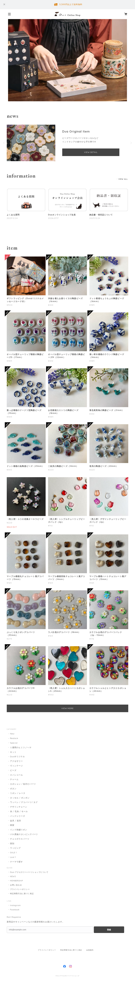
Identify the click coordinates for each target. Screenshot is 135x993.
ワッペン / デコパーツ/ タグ (24, 802)
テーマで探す (16, 861)
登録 (109, 930)
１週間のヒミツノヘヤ (20, 747)
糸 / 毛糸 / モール (19, 811)
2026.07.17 (53, 218)
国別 (12, 843)
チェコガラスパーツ (19, 839)
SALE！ (13, 852)
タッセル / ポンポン (20, 798)
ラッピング (15, 848)
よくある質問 (13, 215)
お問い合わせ (16, 885)
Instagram (15, 905)
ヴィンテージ (16, 765)
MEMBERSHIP (16, 881)
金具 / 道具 (15, 820)
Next (130, 142)
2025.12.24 (12, 218)
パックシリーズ (17, 816)
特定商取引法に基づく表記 (22, 893)
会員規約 (90, 950)
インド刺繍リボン (18, 829)
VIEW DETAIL (91, 152)
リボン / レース (17, 793)
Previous (4, 142)
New (12, 733)
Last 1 (13, 857)
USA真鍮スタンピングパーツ (24, 834)
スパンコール (16, 775)
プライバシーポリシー (20, 889)
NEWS (13, 876)
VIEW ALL (123, 179)
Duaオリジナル (17, 756)
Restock (14, 738)
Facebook (14, 909)
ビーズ (13, 770)
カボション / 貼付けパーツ (23, 784)
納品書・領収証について (101, 215)
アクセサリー (16, 761)
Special (14, 743)
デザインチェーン (18, 807)
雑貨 (12, 825)
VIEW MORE (67, 708)
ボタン (13, 788)
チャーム (14, 779)
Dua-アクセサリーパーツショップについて (29, 872)
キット (13, 752)
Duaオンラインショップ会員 (62, 215)
